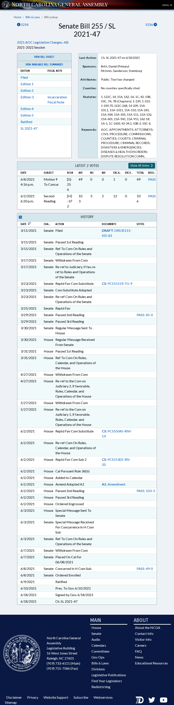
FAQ (138, 651)
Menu (166, 5)
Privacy (32, 697)
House (96, 627)
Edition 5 (27, 115)
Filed (24, 77)
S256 (150, 24)
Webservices (103, 697)
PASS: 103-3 (146, 491)
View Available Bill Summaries (44, 64)
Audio (95, 639)
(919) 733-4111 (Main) (63, 663)
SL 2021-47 (29, 128)
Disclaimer (14, 697)
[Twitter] (152, 700)
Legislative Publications (108, 675)
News (139, 657)
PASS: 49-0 (145, 568)
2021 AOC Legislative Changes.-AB (43, 42)
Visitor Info (143, 639)
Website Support (56, 697)
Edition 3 (27, 97)
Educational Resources (151, 663)
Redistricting (100, 687)
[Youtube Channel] (163, 700)
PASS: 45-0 (145, 315)
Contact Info (144, 633)
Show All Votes (140, 165)
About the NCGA (147, 627)
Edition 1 (27, 84)
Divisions (98, 669)
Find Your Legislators (106, 681)
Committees (100, 651)
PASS (152, 179)
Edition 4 (27, 109)
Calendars (98, 645)
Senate (96, 633)
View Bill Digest (44, 57)
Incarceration (57, 97)
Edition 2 (27, 90)
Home (17, 17)
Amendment (113, 484)
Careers (140, 645)
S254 (24, 24)
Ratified (26, 122)
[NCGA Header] (60, 4)
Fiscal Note (56, 102)
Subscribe (81, 697)
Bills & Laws (33, 17)
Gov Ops (97, 657)
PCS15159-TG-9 (117, 283)
